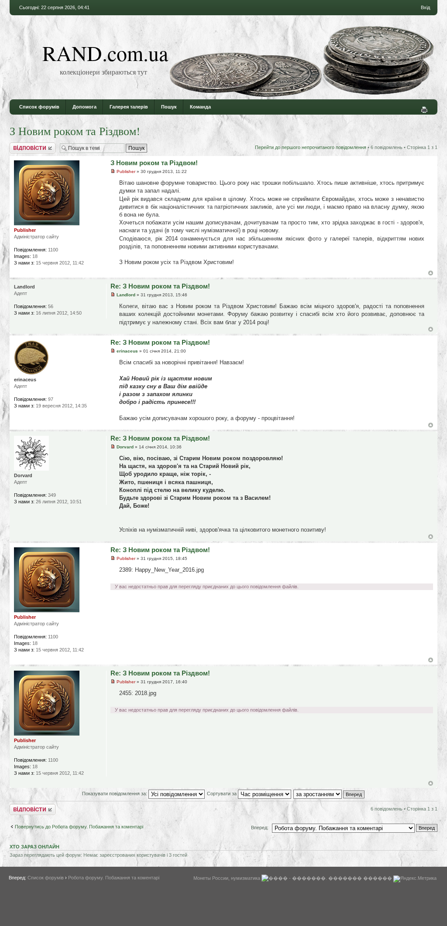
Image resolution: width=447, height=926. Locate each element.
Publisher (126, 171)
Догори (430, 273)
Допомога (84, 106)
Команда (200, 106)
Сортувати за (222, 793)
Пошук (169, 106)
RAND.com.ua (105, 53)
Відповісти (21, 145)
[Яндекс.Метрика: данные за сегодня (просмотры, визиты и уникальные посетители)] (415, 878)
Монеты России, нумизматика (226, 878)
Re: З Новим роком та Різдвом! (160, 286)
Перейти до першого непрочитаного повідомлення (310, 147)
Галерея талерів (129, 106)
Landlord (126, 294)
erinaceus (127, 351)
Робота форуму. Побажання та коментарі (113, 877)
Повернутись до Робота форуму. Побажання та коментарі (79, 826)
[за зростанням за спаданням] (329, 793)
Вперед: (259, 827)
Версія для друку (424, 109)
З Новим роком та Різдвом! (75, 130)
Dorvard (125, 446)
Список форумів (39, 106)
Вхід (425, 7)
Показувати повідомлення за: (115, 793)
